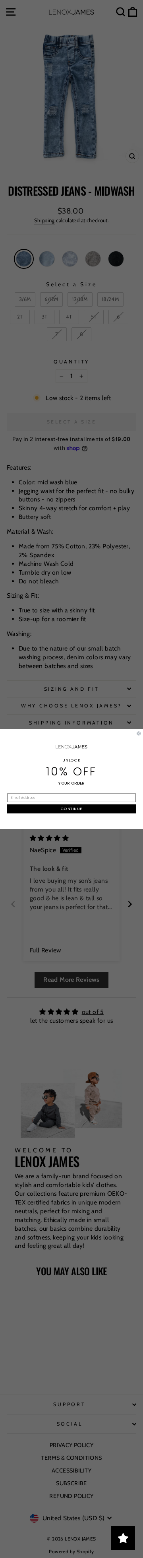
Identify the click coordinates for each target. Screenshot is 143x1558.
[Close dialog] (138, 733)
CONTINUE (71, 809)
